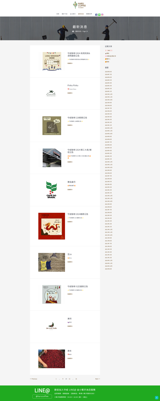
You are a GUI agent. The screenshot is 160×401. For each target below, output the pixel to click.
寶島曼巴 (72, 181)
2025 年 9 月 (108, 102)
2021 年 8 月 (108, 241)
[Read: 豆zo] (51, 262)
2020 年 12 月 (108, 260)
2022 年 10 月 (108, 201)
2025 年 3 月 (108, 119)
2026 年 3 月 (108, 86)
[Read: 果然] (51, 326)
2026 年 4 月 (108, 83)
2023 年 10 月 (108, 167)
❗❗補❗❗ (109, 50)
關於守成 (65, 14)
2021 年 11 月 (108, 232)
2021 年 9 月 (108, 238)
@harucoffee (42, 396)
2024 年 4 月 (108, 150)
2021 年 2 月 (108, 257)
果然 (70, 318)
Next (97, 379)
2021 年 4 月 (108, 252)
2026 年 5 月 (108, 80)
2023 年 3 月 (108, 187)
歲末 (70, 350)
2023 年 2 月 (108, 190)
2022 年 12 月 (108, 195)
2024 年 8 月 (108, 139)
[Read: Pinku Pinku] (51, 93)
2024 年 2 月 (108, 156)
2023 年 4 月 (108, 184)
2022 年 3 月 (108, 221)
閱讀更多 (70, 63)
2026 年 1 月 (108, 91)
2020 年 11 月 (108, 263)
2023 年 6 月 (108, 179)
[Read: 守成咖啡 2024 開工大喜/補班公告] (51, 157)
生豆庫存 (73, 14)
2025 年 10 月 (108, 100)
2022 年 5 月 (108, 215)
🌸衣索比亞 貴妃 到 (110, 56)
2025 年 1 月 (108, 125)
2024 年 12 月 (108, 128)
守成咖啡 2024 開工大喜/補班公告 (79, 151)
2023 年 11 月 (108, 164)
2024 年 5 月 (108, 148)
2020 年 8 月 (108, 269)
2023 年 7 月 (108, 176)
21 (76, 379)
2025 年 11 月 (108, 97)
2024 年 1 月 (108, 159)
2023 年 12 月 (108, 162)
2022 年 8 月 (108, 207)
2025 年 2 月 (108, 122)
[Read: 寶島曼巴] (51, 190)
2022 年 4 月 (108, 218)
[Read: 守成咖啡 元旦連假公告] (51, 294)
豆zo (70, 254)
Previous (33, 379)
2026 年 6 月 (108, 77)
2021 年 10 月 (108, 235)
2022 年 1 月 (108, 226)
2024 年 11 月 (108, 131)
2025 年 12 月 (108, 94)
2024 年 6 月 (108, 145)
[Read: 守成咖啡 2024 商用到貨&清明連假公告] (51, 61)
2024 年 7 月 (108, 142)
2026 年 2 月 (108, 88)
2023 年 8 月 (108, 173)
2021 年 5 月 (108, 249)
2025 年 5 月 (108, 114)
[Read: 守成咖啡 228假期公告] (51, 125)
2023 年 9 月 (108, 170)
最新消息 (81, 14)
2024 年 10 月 (108, 133)
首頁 (57, 14)
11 (69, 379)
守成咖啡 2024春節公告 (78, 214)
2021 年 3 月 (108, 255)
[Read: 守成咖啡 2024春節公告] (51, 226)
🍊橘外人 (107, 59)
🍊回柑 (107, 62)
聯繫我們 (89, 14)
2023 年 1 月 (108, 193)
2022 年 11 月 (108, 198)
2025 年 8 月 (108, 105)
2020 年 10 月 (108, 266)
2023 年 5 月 (108, 181)
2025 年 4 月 (108, 117)
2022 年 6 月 (108, 212)
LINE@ (42, 390)
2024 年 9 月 (108, 136)
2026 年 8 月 (108, 71)
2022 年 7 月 (108, 210)
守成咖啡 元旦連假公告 (78, 286)
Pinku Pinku (73, 85)
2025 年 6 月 (108, 111)
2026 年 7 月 (108, 74)
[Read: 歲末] (51, 358)
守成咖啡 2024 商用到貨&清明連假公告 (79, 54)
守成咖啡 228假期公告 (77, 117)
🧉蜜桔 (107, 53)
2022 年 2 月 (108, 224)
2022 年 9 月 (108, 204)
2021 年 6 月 (108, 246)
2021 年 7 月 (108, 243)
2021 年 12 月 (108, 229)
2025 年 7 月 (108, 108)
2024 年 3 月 (108, 153)
